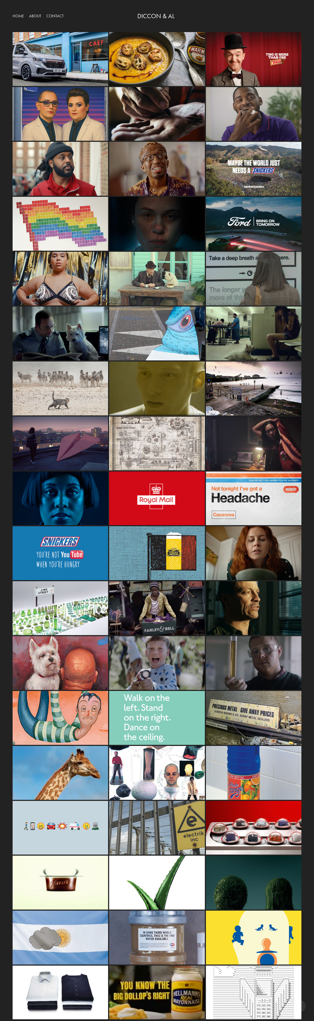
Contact (55, 15)
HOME (18, 15)
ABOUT (35, 15)
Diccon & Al (156, 16)
